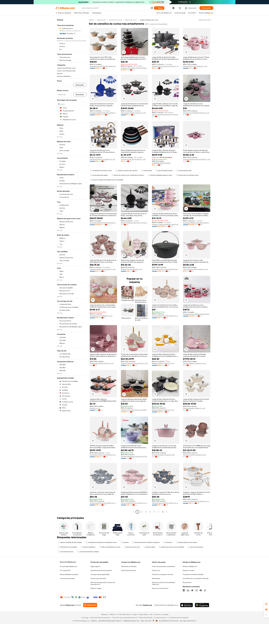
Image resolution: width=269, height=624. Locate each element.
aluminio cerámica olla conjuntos (127, 170)
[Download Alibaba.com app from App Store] (186, 605)
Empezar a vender (188, 570)
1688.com (113, 614)
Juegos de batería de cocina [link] (149, 20)
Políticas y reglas (96, 588)
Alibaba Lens (69, 605)
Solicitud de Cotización (128, 570)
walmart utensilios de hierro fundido (71, 542)
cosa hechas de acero (66, 551)
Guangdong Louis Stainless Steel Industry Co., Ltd (196, 314)
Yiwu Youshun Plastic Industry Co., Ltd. (133, 113)
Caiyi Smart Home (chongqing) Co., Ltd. (102, 159)
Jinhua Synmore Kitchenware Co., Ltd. (133, 159)
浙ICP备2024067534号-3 (188, 621)
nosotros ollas (148, 170)
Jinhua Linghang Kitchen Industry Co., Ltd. (165, 316)
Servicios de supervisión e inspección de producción (103, 583)
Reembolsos (156, 578)
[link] (266, 604)
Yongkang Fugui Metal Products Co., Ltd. (196, 113)
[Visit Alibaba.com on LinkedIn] (188, 590)
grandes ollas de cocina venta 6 (187, 542)
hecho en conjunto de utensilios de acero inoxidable (107, 180)
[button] (151, 8)
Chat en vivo (156, 570)
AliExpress (104, 614)
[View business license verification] (153, 621)
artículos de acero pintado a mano (188, 175)
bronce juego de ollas (185, 170)
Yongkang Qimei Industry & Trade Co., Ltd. (196, 159)
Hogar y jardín (101, 20)
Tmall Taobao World (124, 614)
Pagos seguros (95, 566)
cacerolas (126, 542)
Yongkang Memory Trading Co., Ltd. (194, 363)
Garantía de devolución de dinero (101, 570)
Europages (165, 614)
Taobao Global (143, 614)
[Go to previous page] (133, 512)
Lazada (134, 614)
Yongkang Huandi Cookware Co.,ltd (163, 455)
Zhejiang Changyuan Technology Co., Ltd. (134, 363)
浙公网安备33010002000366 (169, 621)
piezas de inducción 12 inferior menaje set (147, 542)
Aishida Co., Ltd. (95, 408)
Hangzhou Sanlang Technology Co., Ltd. (102, 269)
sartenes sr (169, 542)
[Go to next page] (167, 512)
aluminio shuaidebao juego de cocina (161, 175)
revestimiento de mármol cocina (102, 170)
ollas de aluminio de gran (165, 170)
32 (162, 512)
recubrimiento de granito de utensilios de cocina (102, 542)
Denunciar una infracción (160, 588)
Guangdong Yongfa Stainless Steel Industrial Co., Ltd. (103, 66)
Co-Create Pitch (65, 570)
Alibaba (91, 20)
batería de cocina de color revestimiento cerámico (129, 175)
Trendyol (157, 614)
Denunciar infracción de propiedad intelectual (163, 583)
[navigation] (71, 266)
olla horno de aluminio (196, 547)
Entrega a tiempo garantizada (100, 574)
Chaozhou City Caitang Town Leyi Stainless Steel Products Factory (134, 68)
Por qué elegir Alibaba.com (68, 566)
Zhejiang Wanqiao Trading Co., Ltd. (194, 408)
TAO (151, 614)
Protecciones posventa (98, 578)
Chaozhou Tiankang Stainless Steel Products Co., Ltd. (165, 224)
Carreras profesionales (67, 578)
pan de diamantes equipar (100, 175)
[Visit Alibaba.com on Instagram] (196, 590)
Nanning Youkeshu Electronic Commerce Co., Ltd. (165, 114)
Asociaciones (187, 582)
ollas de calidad (150, 547)
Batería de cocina (131, 20)
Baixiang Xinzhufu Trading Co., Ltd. (163, 363)
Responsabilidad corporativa (69, 574)
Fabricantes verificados (128, 566)
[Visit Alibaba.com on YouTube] (200, 590)
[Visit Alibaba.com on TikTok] (205, 590)
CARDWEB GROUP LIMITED (161, 163)
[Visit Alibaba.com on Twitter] (192, 590)
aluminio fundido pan (89, 547)
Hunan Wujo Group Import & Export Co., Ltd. (165, 269)
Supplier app (147, 605)
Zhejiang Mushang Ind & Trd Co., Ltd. (101, 363)
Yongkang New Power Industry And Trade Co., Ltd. (134, 456)
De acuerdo (80, 85)
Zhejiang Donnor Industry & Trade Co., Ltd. (165, 66)
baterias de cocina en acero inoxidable (172, 547)
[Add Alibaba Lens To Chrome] (90, 605)
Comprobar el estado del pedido (193, 574)
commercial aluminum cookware (89, 551)
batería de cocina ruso (133, 547)
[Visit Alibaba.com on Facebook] (184, 590)
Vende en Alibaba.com (190, 566)
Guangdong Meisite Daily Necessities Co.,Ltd (103, 113)
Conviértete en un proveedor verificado (195, 578)
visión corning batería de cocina (110, 547)
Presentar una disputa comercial (162, 574)
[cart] (180, 8)
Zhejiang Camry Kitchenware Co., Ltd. (195, 66)
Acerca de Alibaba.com (68, 562)
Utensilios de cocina (115, 20)
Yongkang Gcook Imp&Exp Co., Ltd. (101, 316)
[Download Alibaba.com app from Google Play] (202, 605)
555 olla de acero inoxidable (68, 547)
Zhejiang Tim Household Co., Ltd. (131, 269)
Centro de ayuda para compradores (163, 566)
